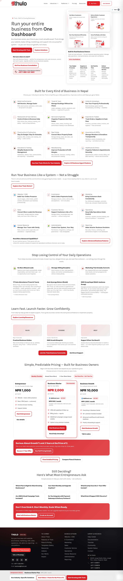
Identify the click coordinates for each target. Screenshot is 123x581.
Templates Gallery (47, 545)
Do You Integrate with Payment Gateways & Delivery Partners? (59, 497)
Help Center (92, 537)
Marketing (68, 542)
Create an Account (46, 515)
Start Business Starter (57, 428)
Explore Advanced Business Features (95, 241)
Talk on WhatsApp (18, 555)
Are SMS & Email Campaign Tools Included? (27, 497)
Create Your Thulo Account (21, 550)
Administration (69, 557)
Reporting (68, 559)
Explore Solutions (41, 50)
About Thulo (45, 537)
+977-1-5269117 (95, 562)
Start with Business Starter (26, 515)
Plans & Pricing (46, 542)
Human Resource (70, 554)
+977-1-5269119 (95, 568)
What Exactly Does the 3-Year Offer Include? (93, 487)
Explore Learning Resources (23, 317)
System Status (93, 548)
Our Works (45, 554)
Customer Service (71, 548)
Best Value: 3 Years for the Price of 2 (51, 577)
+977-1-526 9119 (18, 563)
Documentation (93, 540)
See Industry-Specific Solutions (22, 577)
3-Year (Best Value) (65, 376)
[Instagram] (17, 560)
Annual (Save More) (51, 376)
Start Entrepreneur (23, 414)
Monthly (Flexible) (37, 376)
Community (92, 545)
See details (21, 419)
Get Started (106, 3)
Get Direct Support (76, 353)
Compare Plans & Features (71, 459)
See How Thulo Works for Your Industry (46, 163)
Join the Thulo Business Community (53, 353)
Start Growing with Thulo (22, 50)
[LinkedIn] (21, 560)
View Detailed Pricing (50, 459)
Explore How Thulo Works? (22, 186)
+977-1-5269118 (95, 565)
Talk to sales (86, 434)
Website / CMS (70, 537)
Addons (44, 551)
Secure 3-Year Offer (24, 451)
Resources (44, 548)
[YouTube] (26, 560)
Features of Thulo (47, 540)
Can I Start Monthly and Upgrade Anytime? (59, 487)
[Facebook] (13, 560)
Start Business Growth (90, 428)
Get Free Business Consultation (26, 65)
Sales (66, 545)
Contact (90, 551)
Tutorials (91, 542)
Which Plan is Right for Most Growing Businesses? (29, 487)
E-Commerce (69, 540)
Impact (43, 557)
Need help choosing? (56, 433)
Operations (68, 551)
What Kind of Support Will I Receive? (94, 496)
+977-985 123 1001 (26, 72)
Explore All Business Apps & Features (77, 163)
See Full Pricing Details (43, 451)
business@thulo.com (21, 566)
